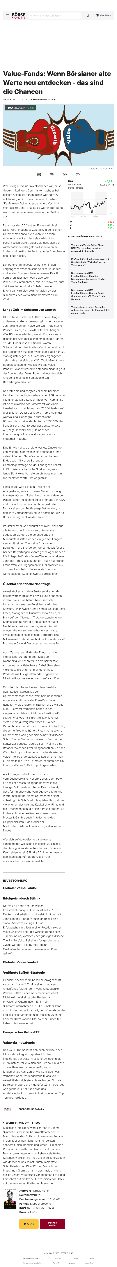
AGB (76, 1258)
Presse (91, 1258)
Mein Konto (105, 15)
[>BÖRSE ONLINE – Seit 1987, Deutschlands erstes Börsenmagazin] (18, 15)
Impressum (71, 1263)
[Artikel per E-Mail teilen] (39, 174)
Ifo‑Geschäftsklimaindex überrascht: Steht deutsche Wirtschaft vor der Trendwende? (90, 262)
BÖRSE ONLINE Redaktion (32, 1109)
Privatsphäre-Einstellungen (33, 1263)
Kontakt (56, 1263)
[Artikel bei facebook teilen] (64, 174)
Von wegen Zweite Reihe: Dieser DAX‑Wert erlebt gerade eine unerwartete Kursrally (87, 248)
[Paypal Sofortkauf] (29, 1224)
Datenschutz (59, 1258)
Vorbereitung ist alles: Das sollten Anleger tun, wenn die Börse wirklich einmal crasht (90, 310)
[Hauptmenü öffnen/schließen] (7, 15)
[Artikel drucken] (51, 174)
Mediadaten (89, 1263)
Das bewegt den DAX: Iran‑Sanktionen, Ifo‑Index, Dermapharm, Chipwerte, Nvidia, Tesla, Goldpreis (88, 277)
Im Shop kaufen (52, 1224)
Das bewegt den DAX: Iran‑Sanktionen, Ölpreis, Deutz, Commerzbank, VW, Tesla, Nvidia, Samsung (88, 294)
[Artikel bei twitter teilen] (77, 174)
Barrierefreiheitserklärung (33, 1258)
